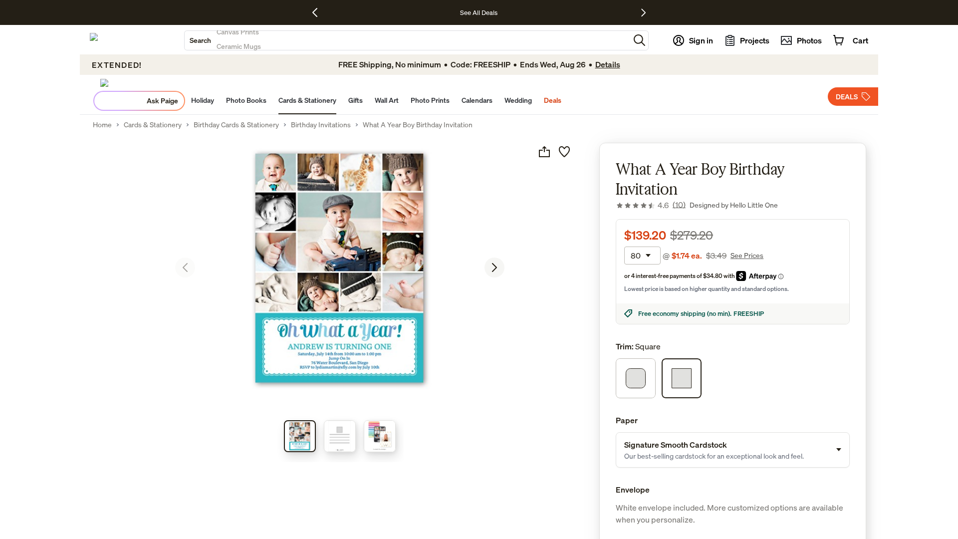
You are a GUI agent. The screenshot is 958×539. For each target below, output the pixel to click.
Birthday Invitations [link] (321, 124)
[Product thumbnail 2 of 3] (340, 436)
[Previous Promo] (318, 12)
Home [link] (102, 124)
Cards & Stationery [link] (153, 124)
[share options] (544, 152)
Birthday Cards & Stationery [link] (236, 124)
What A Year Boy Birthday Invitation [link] (418, 124)
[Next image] (494, 267)
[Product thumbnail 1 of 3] (300, 436)
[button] (639, 40)
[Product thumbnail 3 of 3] (380, 436)
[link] (651, 205)
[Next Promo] (643, 12)
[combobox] (407, 40)
